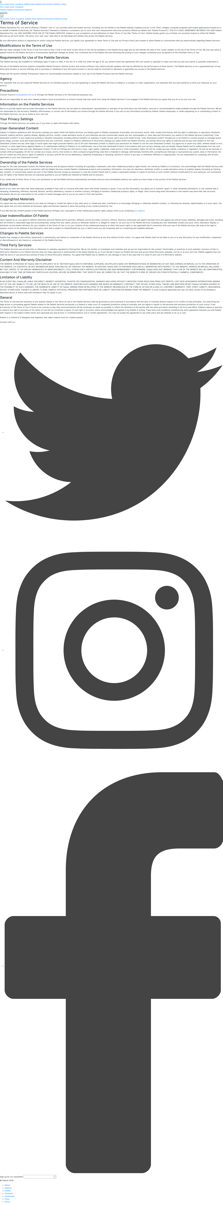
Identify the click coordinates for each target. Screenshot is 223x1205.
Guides (8, 1190)
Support (8, 1188)
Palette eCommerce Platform (48, 4)
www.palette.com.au (25, 95)
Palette (3, 10)
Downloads (10, 1196)
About (7, 1185)
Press (7, 1199)
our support (139, 211)
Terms (7, 1202)
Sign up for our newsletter (11, 1177)
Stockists (9, 1193)
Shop (64, 4)
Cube (6, 4)
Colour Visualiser (17, 19)
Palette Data (29, 4)
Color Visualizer (17, 4)
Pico (2, 4)
